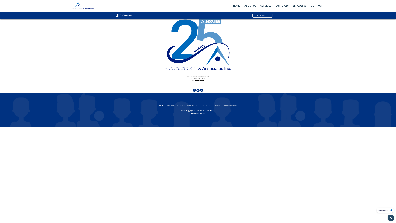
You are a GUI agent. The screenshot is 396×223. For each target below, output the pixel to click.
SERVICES (265, 5)
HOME (236, 5)
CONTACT (316, 5)
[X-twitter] (201, 90)
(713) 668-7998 (198, 80)
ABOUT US (250, 5)
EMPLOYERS (299, 5)
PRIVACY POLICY (230, 106)
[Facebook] (194, 90)
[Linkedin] (198, 90)
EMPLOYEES (282, 5)
